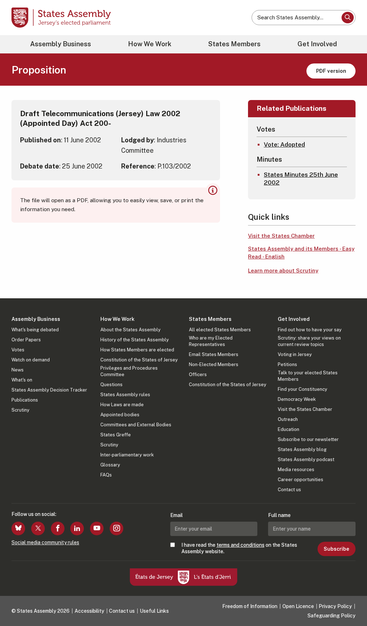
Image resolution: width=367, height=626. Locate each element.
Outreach (288, 419)
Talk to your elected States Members (308, 376)
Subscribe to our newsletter (308, 439)
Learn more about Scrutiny (283, 270)
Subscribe (336, 549)
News (17, 370)
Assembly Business (60, 44)
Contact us (289, 489)
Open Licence (298, 606)
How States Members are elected (137, 349)
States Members (234, 44)
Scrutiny (20, 410)
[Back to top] (349, 602)
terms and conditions (240, 545)
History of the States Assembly (134, 339)
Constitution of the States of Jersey (139, 359)
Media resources (296, 469)
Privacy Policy (335, 606)
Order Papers (26, 339)
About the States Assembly (130, 329)
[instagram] (116, 528)
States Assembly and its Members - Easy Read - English (301, 253)
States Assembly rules (125, 394)
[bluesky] (18, 528)
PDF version (331, 71)
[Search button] (348, 17)
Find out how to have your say (310, 329)
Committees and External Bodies (135, 424)
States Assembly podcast (306, 459)
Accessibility (89, 611)
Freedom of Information (249, 606)
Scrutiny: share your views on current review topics (309, 341)
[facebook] (58, 528)
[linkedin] (77, 528)
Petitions (287, 364)
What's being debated (35, 329)
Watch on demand (30, 359)
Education (288, 429)
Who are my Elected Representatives (211, 341)
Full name (279, 515)
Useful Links (154, 611)
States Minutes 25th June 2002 (301, 178)
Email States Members (213, 354)
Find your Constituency (302, 389)
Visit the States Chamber (281, 236)
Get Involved (317, 44)
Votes (17, 349)
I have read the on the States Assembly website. (239, 548)
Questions (111, 384)
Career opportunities (300, 479)
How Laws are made (122, 404)
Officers (198, 374)
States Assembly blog (302, 449)
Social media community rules (45, 542)
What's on (21, 380)
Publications (24, 400)
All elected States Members (220, 329)
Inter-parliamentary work (127, 454)
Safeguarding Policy (332, 615)
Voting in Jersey (295, 354)
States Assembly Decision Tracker (49, 390)
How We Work (149, 44)
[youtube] (97, 528)
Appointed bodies (119, 414)
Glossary (110, 465)
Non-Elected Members (213, 364)
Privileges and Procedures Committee (129, 371)
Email (176, 515)
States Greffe (115, 434)
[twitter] (38, 528)
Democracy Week (297, 399)
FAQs (106, 475)
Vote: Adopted (284, 144)
